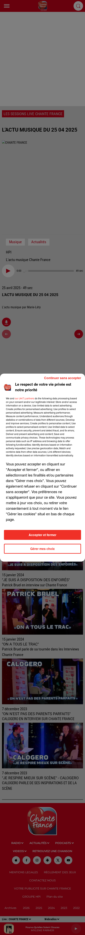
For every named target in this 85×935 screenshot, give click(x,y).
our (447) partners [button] (24, 398)
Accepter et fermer (42, 535)
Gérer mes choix (42, 548)
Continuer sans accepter (62, 378)
